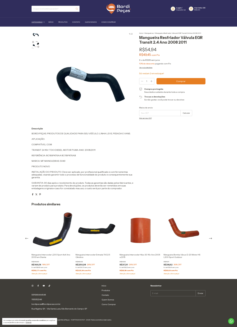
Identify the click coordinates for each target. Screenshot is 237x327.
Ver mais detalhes (145, 68)
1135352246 (37, 299)
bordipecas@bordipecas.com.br (46, 304)
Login (178, 8)
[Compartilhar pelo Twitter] (36, 194)
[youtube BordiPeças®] (44, 285)
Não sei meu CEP (145, 118)
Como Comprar (108, 22)
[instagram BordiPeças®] (32, 285)
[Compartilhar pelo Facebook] (33, 194)
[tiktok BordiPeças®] (49, 285)
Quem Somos (91, 22)
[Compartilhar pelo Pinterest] (40, 194)
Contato (76, 22)
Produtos (62, 22)
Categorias (37, 22)
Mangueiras (149, 33)
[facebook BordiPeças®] (38, 285)
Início (50, 22)
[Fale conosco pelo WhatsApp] (231, 321)
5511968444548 (39, 295)
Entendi (28, 322)
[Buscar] (77, 9)
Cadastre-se (181, 10)
